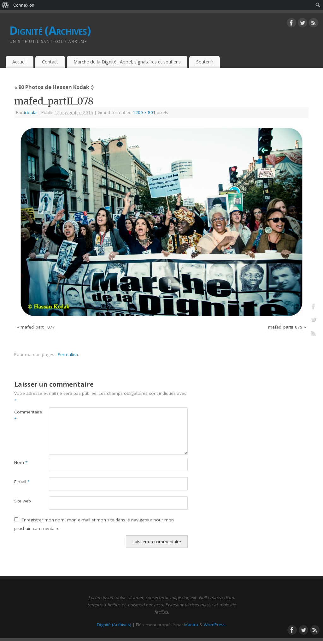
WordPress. (215, 624)
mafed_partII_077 (38, 327)
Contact (50, 62)
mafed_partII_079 (285, 327)
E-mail (22, 481)
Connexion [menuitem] (23, 5)
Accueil (19, 62)
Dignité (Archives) (50, 30)
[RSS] (313, 24)
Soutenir (204, 62)
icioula (30, 112)
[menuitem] (5, 5)
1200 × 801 (144, 112)
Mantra (191, 624)
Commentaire (23, 415)
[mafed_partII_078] (161, 222)
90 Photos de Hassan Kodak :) (54, 87)
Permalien (68, 354)
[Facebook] (291, 24)
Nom (20, 462)
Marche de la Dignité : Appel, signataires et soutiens (127, 62)
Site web (22, 501)
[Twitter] (302, 24)
